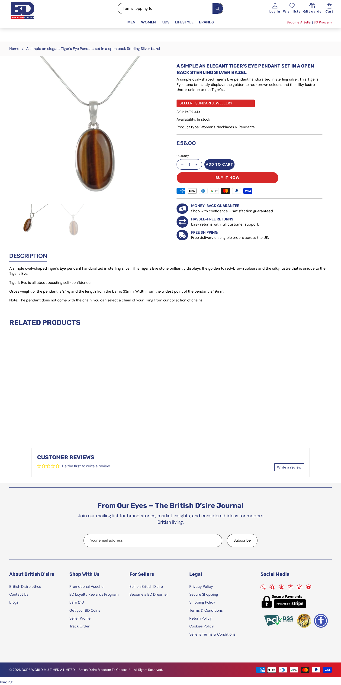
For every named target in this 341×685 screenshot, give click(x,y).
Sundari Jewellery (213, 103)
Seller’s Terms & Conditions (212, 634)
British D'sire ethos (25, 586)
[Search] (217, 8)
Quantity (183, 156)
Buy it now (228, 177)
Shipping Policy (202, 602)
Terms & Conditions (206, 610)
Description (28, 256)
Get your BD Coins (84, 610)
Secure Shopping (203, 594)
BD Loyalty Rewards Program (94, 594)
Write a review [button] (289, 467)
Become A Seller (299, 22)
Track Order (79, 626)
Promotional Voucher (87, 586)
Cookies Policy (201, 626)
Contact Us (18, 594)
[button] (329, 8)
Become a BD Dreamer (148, 594)
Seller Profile (79, 618)
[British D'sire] (28, 15)
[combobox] (170, 8)
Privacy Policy (201, 586)
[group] (35, 221)
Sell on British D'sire (146, 586)
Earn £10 (76, 602)
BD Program (323, 22)
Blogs (14, 602)
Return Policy (200, 618)
